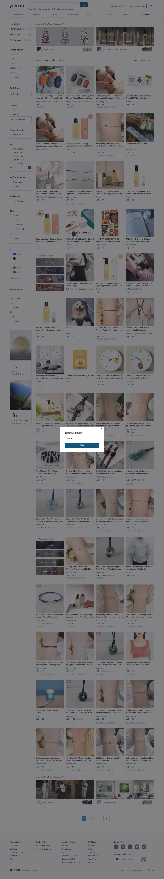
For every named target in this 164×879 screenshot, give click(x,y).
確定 (82, 445)
